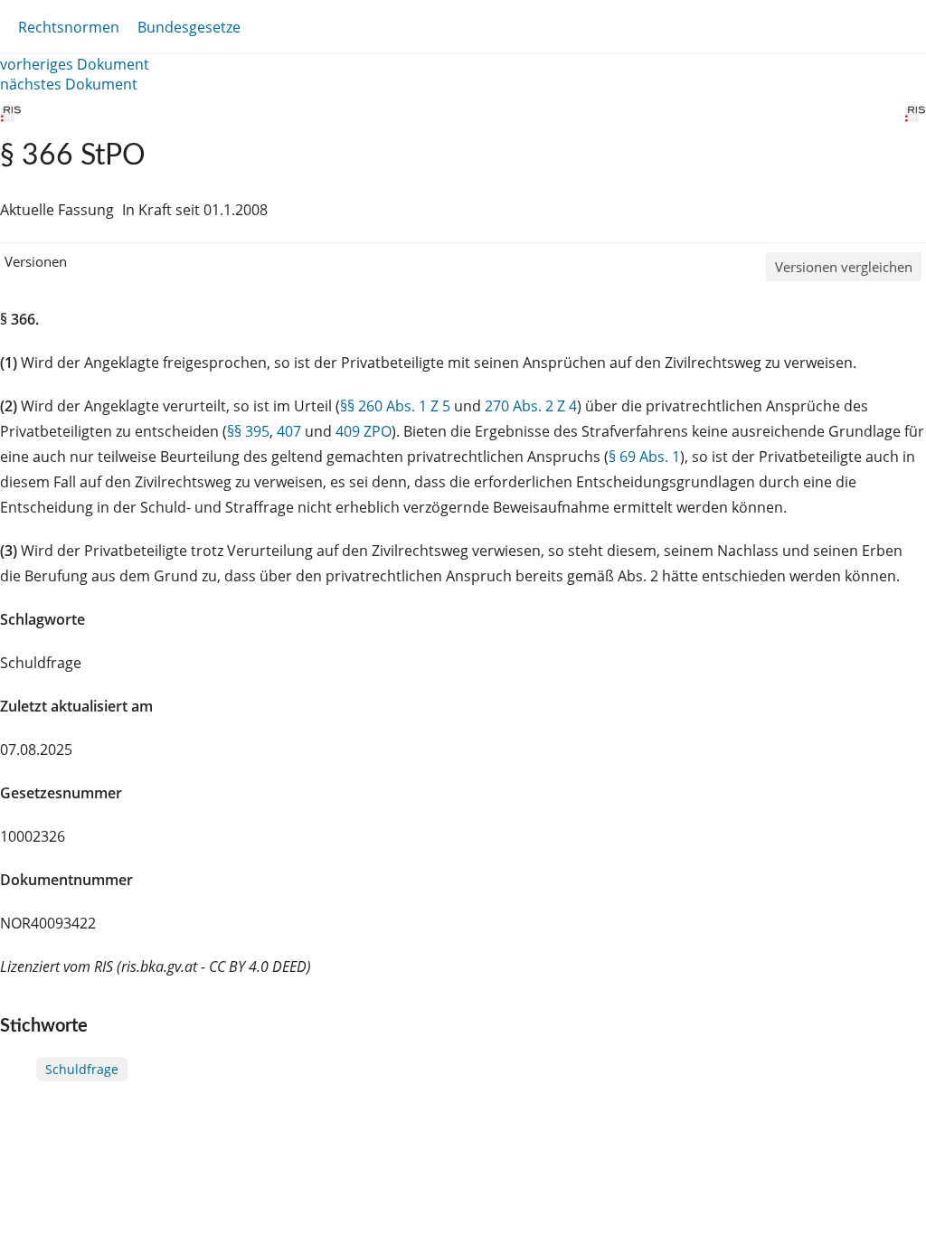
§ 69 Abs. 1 (644, 457)
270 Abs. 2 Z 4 (531, 406)
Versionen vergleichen (843, 267)
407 (289, 431)
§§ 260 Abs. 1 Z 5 (395, 406)
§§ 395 (248, 431)
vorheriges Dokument (74, 64)
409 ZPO (363, 431)
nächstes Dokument (68, 84)
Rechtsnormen (68, 27)
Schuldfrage (81, 1069)
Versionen (36, 261)
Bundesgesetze (189, 27)
